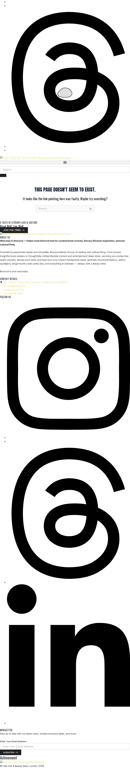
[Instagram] (68, 437)
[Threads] (68, 146)
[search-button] (3, 175)
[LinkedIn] (68, 723)
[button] (65, 162)
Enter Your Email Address (13, 741)
